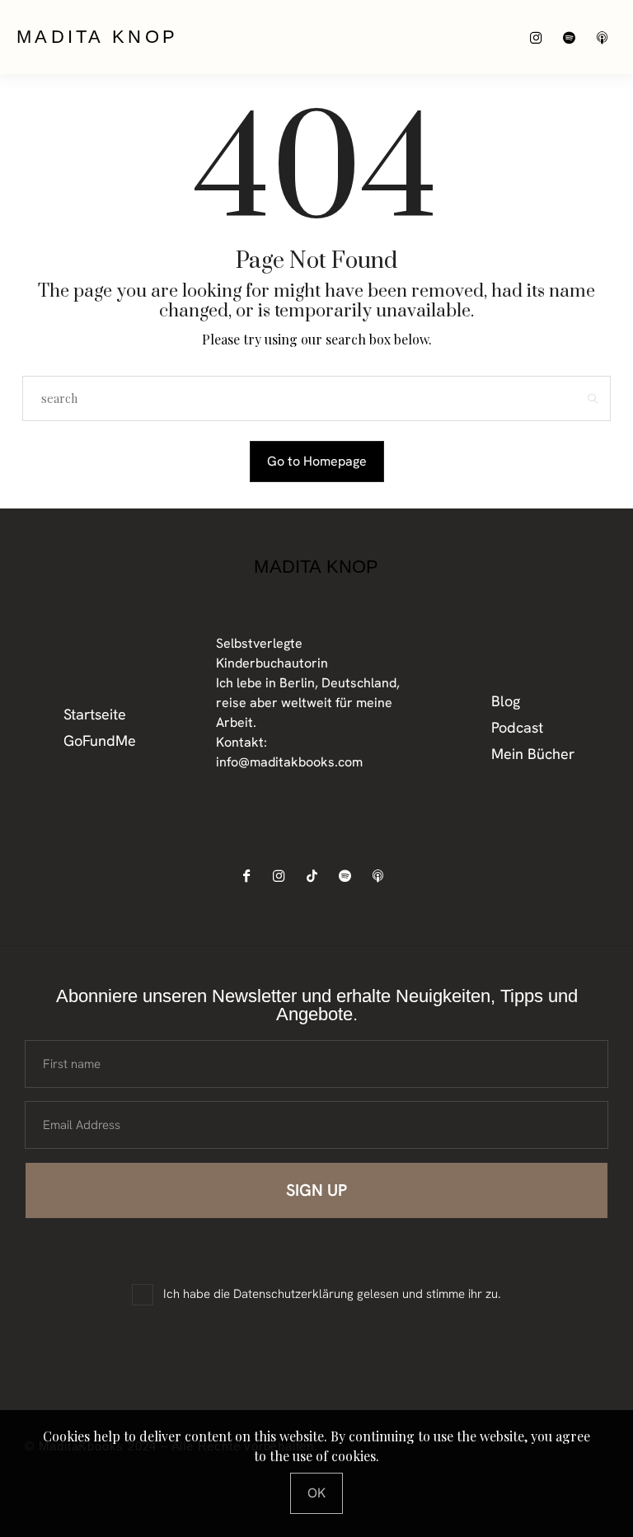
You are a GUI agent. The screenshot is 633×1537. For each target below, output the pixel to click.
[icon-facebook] (250, 875)
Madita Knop (97, 36)
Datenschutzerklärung (293, 1294)
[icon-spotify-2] (573, 37)
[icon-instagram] (540, 37)
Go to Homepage (317, 461)
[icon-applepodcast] (606, 37)
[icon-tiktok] (316, 875)
